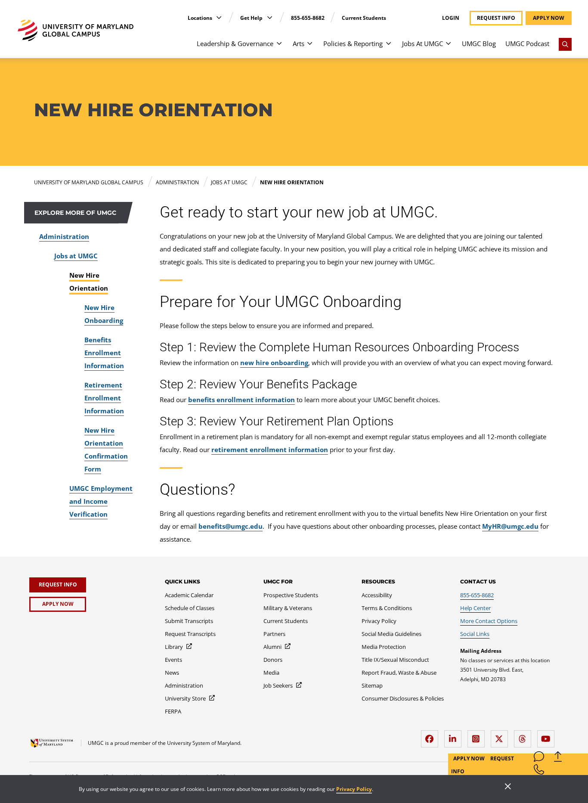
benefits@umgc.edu (230, 526)
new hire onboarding (274, 362)
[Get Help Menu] (270, 17)
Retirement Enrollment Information (104, 398)
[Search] (565, 44)
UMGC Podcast (527, 43)
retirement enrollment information (269, 449)
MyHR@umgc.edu (510, 526)
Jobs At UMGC (422, 43)
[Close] (508, 787)
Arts (298, 43)
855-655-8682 (308, 18)
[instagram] (478, 735)
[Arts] (310, 47)
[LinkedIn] (455, 735)
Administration (64, 236)
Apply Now (469, 758)
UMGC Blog (479, 43)
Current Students (364, 18)
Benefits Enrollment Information (104, 352)
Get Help (252, 18)
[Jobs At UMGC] (448, 47)
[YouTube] (548, 735)
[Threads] (524, 735)
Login (450, 18)
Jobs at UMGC (76, 255)
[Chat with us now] (538, 758)
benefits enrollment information (241, 399)
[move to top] (557, 758)
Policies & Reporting (353, 43)
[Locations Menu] (219, 17)
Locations (201, 18)
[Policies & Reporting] (388, 47)
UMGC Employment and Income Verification (101, 501)
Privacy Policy (354, 789)
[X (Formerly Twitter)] (501, 735)
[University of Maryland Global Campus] (75, 30)
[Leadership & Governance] (279, 47)
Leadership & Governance (235, 43)
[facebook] (432, 735)
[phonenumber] (538, 771)
